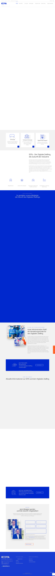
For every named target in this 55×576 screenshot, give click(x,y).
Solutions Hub (37, 3)
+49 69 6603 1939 (6, 562)
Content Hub (43, 3)
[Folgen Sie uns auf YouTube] (53, 572)
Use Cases (26, 3)
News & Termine (50, 3)
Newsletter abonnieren (14, 0)
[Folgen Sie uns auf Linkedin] (51, 572)
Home (17, 3)
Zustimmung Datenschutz (30, 534)
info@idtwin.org (6, 563)
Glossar (6, 0)
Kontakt (2, 0)
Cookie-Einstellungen (32, 561)
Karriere (9, 0)
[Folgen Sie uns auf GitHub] (50, 572)
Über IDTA (20, 3)
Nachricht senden (28, 544)
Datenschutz (31, 560)
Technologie (31, 3)
